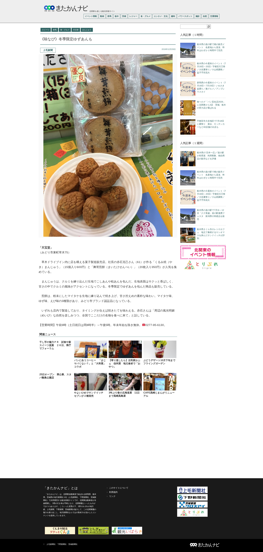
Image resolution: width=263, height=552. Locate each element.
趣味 (173, 16)
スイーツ (45, 30)
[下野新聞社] (192, 500)
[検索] (209, 27)
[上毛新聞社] (192, 492)
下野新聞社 (62, 544)
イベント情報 (91, 16)
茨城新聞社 (72, 544)
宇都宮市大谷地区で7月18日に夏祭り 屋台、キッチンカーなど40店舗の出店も (211, 124)
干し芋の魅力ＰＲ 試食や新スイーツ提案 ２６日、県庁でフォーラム (55, 345)
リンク (112, 496)
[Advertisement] (108, 437)
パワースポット (185, 16)
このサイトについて (118, 488)
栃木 (117, 16)
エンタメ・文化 (161, 16)
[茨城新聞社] (192, 507)
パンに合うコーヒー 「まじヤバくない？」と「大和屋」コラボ (90, 363)
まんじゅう (86, 30)
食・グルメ (146, 16)
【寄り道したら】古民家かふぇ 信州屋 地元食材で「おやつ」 (124, 363)
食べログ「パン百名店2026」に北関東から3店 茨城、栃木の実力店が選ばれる (211, 105)
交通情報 (214, 16)
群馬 (109, 16)
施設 (198, 16)
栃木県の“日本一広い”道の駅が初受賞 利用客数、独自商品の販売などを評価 (211, 155)
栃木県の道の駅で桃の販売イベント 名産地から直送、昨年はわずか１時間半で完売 (211, 47)
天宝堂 (76, 30)
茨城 (124, 16)
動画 (102, 16)
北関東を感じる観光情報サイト (102, 11)
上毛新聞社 (51, 544)
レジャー (133, 16)
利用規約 (113, 492)
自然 (205, 16)
